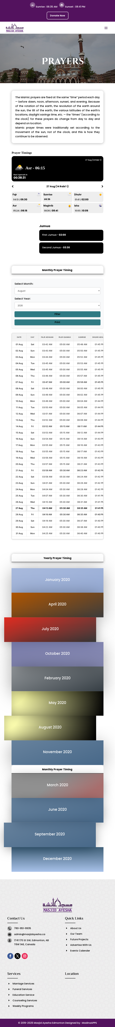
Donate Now (57, 15)
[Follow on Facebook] (10, 956)
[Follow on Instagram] (25, 956)
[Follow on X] (18, 956)
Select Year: (23, 298)
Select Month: (24, 284)
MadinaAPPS (89, 1023)
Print (57, 322)
